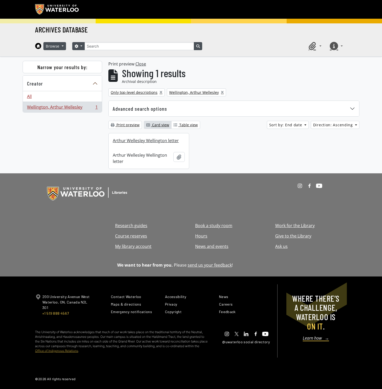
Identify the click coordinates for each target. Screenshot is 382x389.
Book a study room (213, 225)
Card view (160, 124)
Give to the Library (293, 236)
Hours (201, 236)
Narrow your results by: (62, 67)
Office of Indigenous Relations (56, 351)
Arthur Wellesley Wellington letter (146, 140)
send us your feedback (210, 265)
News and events (211, 246)
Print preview (127, 124)
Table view (188, 124)
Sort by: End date (286, 124)
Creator (35, 83)
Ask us (281, 246)
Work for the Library (295, 225)
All (29, 96)
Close (140, 64)
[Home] (38, 46)
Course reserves (131, 236)
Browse (53, 46)
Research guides (131, 225)
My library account (133, 246)
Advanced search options (140, 109)
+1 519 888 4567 (55, 313)
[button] (314, 46)
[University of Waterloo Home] (57, 9)
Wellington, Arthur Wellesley (62, 108)
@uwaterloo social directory (246, 342)
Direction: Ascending (333, 124)
